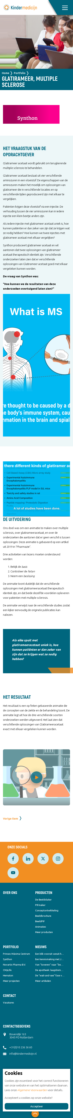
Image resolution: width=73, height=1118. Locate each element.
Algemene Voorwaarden (32, 1090)
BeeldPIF (40, 921)
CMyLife (7, 970)
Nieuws (40, 947)
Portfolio (19, 73)
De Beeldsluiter (43, 899)
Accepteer (36, 1106)
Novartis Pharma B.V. (14, 964)
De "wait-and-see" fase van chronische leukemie (50, 975)
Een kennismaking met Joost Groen (50, 959)
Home (5, 73)
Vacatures (8, 1002)
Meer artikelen (43, 981)
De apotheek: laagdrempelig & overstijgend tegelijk (50, 970)
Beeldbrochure (43, 916)
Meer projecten (11, 981)
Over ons (10, 892)
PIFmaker (40, 905)
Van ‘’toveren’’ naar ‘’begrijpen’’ (50, 964)
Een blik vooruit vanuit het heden (50, 953)
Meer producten (44, 932)
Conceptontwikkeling (46, 910)
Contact (9, 995)
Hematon (8, 975)
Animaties (40, 926)
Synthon (7, 959)
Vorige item (10, 818)
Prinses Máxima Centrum (16, 953)
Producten (43, 892)
